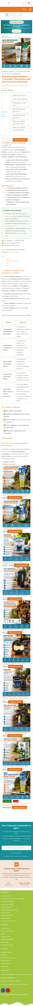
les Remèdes (12, 69)
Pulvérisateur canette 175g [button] (19, 104)
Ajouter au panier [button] (14, 498)
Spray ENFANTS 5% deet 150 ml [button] (19, 116)
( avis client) (4, 88)
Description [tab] (8, 258)
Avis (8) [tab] (7, 265)
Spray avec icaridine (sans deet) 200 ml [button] (19, 129)
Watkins (3, 256)
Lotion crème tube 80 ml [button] (20, 99)
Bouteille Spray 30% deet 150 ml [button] (19, 110)
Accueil (3, 69)
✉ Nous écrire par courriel (16, 852)
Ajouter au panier (20, 140)
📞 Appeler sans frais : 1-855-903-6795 (16, 847)
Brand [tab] (7, 263)
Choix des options (21, 565)
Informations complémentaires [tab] (12, 260)
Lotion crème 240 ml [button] (19, 95)
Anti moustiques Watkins (21, 69)
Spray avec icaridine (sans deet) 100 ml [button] (19, 123)
